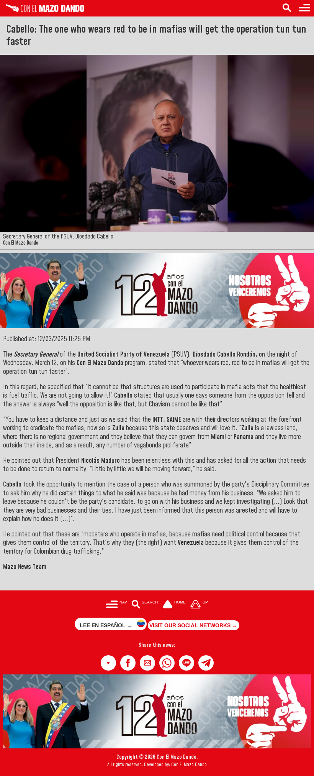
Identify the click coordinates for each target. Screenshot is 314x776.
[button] (108, 663)
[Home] (42, 10)
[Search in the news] (286, 8)
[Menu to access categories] (304, 8)
